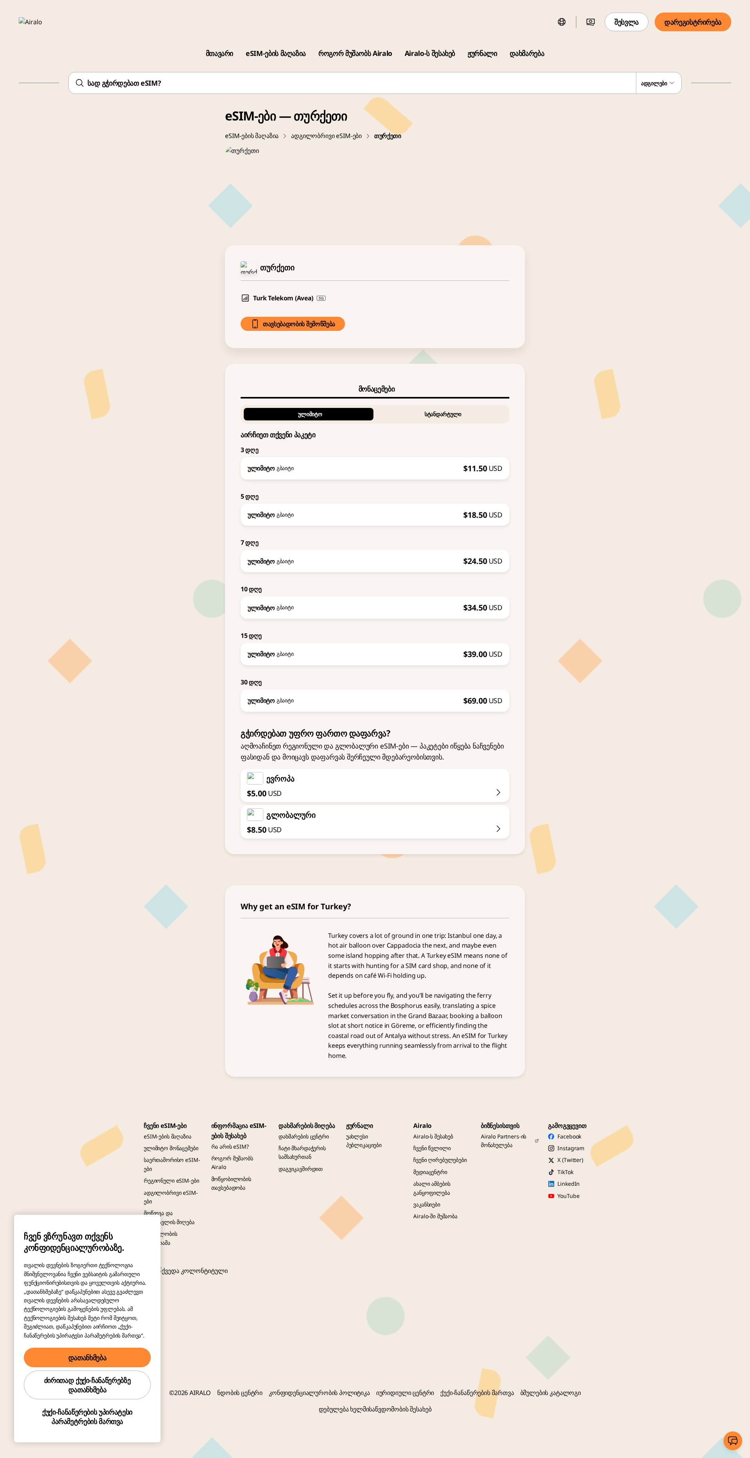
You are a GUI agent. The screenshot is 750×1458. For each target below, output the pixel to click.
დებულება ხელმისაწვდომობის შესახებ (375, 1409)
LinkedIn (568, 1183)
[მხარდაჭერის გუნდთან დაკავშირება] (732, 1440)
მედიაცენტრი (430, 1172)
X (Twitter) (570, 1160)
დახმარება (527, 53)
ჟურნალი (482, 53)
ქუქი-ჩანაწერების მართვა (477, 1392)
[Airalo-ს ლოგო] (42, 22)
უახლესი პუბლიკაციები (364, 1141)
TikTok (565, 1172)
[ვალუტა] (590, 22)
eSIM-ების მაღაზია (276, 53)
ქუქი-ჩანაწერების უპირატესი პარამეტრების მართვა (87, 1416)
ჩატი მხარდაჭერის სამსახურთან (302, 1152)
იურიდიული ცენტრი (405, 1392)
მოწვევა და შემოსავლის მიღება (169, 1217)
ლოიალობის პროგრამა (160, 1238)
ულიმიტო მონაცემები (171, 1148)
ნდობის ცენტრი (239, 1392)
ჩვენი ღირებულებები (439, 1160)
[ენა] (561, 22)
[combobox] (375, 83)
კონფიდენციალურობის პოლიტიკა (319, 1392)
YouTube (568, 1195)
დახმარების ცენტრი (304, 1136)
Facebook (569, 1136)
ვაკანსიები (426, 1204)
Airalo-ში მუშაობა (435, 1216)
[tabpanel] (375, 555)
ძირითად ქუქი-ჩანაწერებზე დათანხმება (87, 1384)
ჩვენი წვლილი (431, 1148)
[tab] (375, 388)
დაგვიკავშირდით (301, 1169)
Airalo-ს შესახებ (430, 53)
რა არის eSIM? (230, 1146)
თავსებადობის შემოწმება (299, 324)
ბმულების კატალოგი (550, 1392)
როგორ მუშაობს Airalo (355, 53)
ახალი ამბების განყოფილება (431, 1188)
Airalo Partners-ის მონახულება (503, 1141)
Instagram (570, 1148)
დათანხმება (87, 1357)
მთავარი (219, 53)
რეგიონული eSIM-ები (171, 1180)
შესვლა (626, 22)
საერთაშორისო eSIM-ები (172, 1164)
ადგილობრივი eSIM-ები (326, 135)
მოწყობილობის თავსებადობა (231, 1183)
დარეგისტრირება (692, 22)
